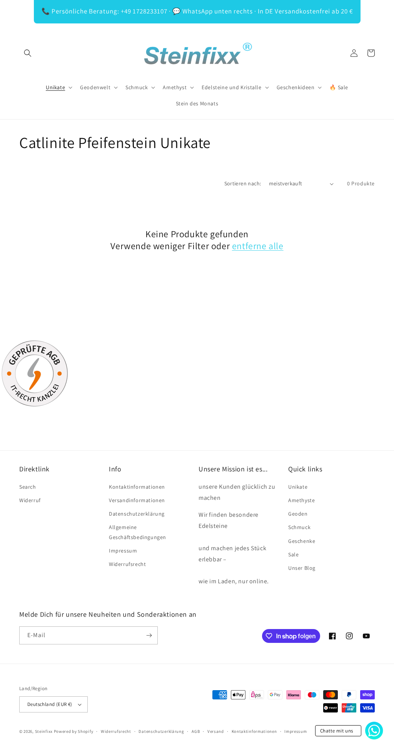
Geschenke (301, 541)
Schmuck (299, 527)
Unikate (297, 486)
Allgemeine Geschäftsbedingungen (137, 532)
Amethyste (301, 500)
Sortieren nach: (242, 183)
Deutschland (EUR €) (49, 704)
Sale (293, 554)
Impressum (123, 550)
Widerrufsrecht (127, 564)
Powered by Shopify (73, 731)
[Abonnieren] (148, 635)
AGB (196, 731)
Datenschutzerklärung (137, 513)
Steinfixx (44, 731)
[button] (27, 53)
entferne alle (258, 246)
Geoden (298, 513)
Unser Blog (302, 567)
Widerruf (30, 500)
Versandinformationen (137, 500)
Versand (215, 731)
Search (27, 486)
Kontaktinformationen (137, 486)
